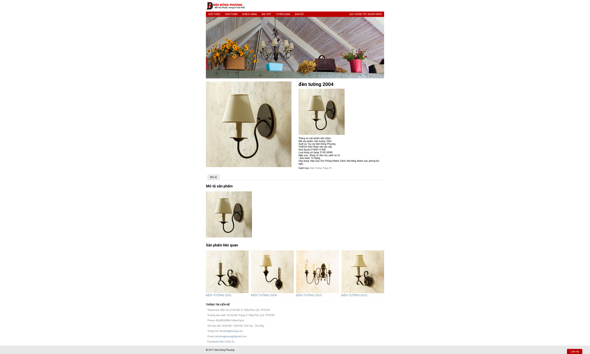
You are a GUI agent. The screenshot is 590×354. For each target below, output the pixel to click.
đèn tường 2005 (264, 295)
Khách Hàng (249, 14)
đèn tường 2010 (354, 295)
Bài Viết (266, 14)
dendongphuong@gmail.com (231, 336)
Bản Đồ (299, 14)
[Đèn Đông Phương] (227, 6)
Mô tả (213, 177)
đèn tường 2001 (219, 295)
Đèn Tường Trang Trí (321, 168)
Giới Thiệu (214, 14)
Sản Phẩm (231, 14)
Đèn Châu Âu (227, 341)
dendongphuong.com (231, 331)
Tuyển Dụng (283, 14)
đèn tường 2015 (309, 295)
